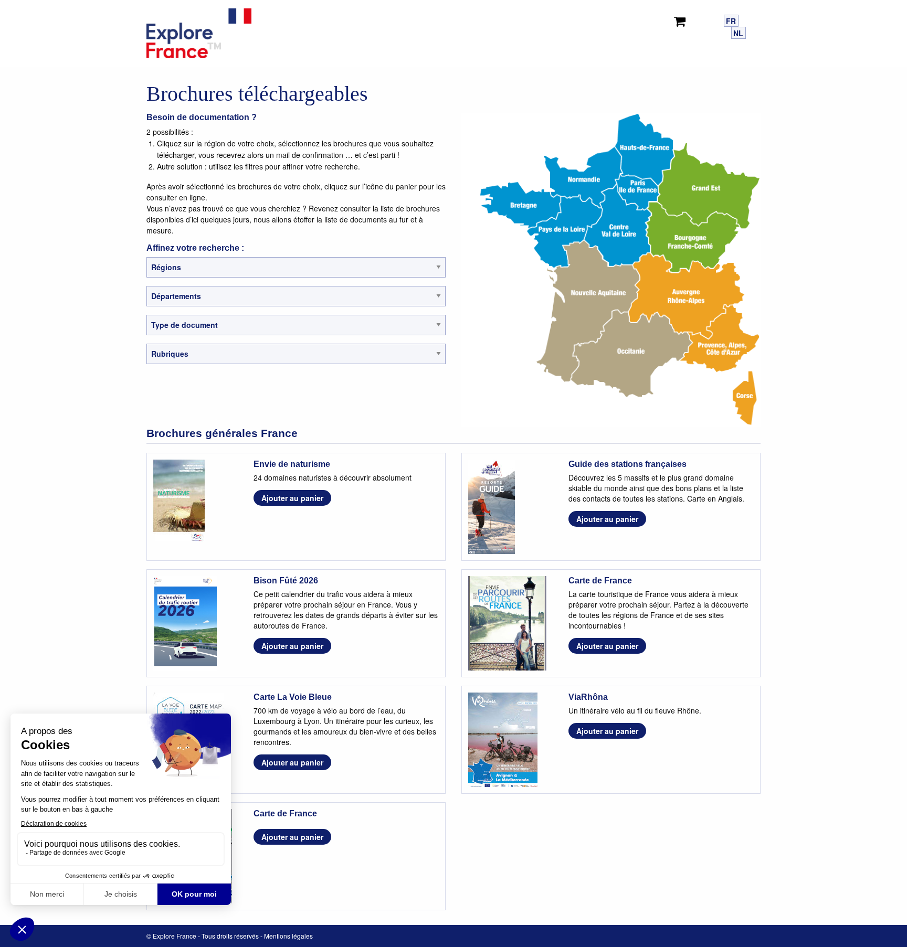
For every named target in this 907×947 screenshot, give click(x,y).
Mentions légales (288, 935)
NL (738, 33)
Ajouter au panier (292, 498)
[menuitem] (681, 19)
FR (731, 21)
